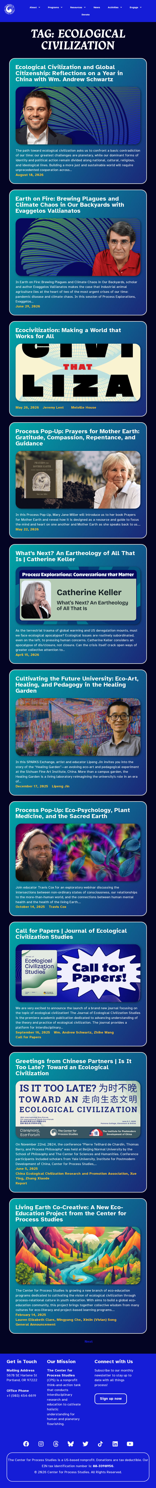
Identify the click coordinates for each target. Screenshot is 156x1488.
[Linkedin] (115, 1444)
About (33, 7)
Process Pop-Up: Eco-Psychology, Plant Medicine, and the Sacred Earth (73, 813)
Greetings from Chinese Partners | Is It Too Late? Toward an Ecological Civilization (73, 1067)
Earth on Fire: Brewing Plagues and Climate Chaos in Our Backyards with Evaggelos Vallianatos (70, 205)
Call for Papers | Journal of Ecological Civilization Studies (71, 934)
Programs (53, 7)
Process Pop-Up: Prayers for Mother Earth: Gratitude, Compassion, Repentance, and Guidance (77, 438)
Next (89, 1342)
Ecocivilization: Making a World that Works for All (68, 333)
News (97, 7)
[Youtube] (130, 1444)
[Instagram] (41, 1444)
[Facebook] (26, 1444)
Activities (113, 7)
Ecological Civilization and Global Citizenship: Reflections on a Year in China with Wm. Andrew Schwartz (69, 73)
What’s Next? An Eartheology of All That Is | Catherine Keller (75, 556)
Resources (76, 7)
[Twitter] (85, 1444)
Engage (134, 7)
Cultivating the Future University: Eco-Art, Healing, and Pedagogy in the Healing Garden (77, 685)
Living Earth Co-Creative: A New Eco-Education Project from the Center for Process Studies (71, 1213)
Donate (86, 14)
